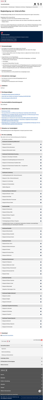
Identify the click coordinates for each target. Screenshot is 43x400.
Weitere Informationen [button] (6, 390)
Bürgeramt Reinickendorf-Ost (8, 270)
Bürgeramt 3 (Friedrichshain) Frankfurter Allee (12, 162)
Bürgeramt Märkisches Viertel (8, 264)
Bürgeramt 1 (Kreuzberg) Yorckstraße (10, 156)
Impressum (4, 348)
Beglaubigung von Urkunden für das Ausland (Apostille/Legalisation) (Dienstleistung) (20, 117)
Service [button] (2, 374)
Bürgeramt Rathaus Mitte (7, 212)
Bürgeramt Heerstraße (7, 144)
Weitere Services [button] (4, 364)
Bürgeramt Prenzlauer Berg (8, 252)
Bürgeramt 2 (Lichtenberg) (8, 181)
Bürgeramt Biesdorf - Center (8, 193)
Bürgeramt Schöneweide (7, 326)
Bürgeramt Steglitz (6, 298)
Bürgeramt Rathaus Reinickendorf (9, 267)
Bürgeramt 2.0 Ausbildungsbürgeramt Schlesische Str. (13, 159)
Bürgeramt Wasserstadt (7, 286)
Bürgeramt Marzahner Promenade (9, 199)
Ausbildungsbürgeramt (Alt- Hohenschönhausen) (12, 175)
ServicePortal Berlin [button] (5, 345)
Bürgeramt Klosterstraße (7, 209)
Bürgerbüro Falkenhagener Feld (9, 289)
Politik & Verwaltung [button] (5, 381)
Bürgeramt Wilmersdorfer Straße (9, 150)
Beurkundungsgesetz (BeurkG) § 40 (9, 98)
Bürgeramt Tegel (6, 273)
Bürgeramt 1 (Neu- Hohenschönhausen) (10, 178)
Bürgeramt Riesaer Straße (8, 202)
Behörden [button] (3, 377)
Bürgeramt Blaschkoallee (8, 231)
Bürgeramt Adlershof (7, 320)
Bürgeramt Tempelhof (7, 314)
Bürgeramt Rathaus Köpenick (8, 323)
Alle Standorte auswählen (7, 139)
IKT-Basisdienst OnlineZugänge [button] (8, 361)
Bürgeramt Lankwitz (6, 295)
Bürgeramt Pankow (6, 249)
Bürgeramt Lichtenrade (7, 308)
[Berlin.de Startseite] (3, 1)
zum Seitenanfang (37, 339)
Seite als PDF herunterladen (7, 335)
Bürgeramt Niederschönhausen (9, 246)
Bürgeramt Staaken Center (8, 283)
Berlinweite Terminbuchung (7, 39)
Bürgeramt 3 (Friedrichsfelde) (8, 184)
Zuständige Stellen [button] (5, 358)
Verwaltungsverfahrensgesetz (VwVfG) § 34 (11, 94)
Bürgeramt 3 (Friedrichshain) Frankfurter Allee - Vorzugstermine (15, 165)
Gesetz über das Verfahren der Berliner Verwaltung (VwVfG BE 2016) (16, 96)
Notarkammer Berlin (6, 111)
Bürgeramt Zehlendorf (7, 301)
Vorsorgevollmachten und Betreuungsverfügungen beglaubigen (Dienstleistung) (19, 112)
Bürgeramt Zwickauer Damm (8, 236)
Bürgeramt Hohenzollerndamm (9, 147)
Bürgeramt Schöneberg (7, 311)
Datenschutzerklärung (6, 351)
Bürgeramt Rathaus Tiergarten (9, 215)
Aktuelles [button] (3, 384)
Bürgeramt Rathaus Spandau (8, 280)
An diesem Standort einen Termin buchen (30, 397)
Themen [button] (2, 387)
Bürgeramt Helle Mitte (7, 196)
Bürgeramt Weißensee (7, 255)
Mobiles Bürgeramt (6, 168)
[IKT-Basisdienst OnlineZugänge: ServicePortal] (6, 341)
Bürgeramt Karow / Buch (7, 243)
